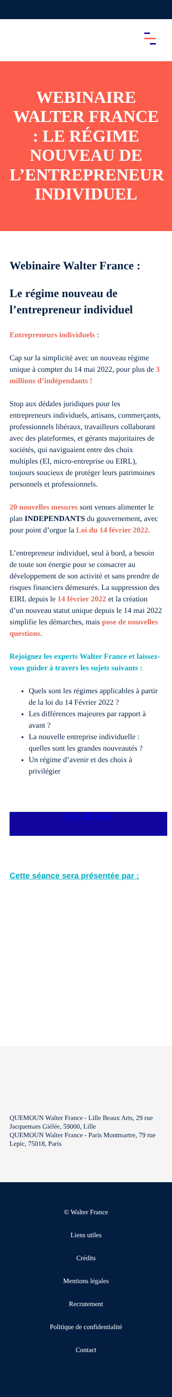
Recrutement (86, 1304)
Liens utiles (86, 1235)
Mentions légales (85, 1281)
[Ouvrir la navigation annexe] (15, 9)
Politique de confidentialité (86, 1327)
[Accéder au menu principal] (150, 38)
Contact (86, 1350)
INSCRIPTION (88, 816)
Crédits (86, 1258)
